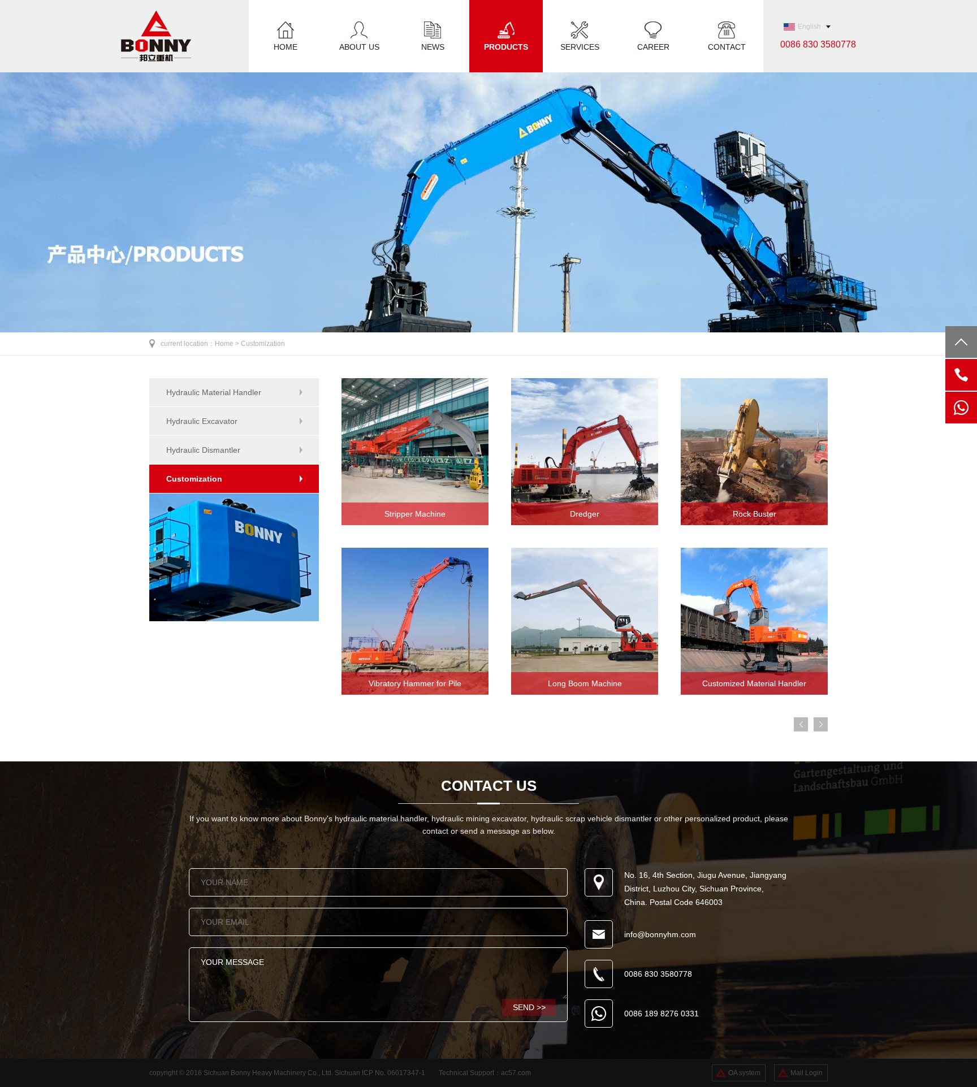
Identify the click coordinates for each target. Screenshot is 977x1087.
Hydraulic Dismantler (203, 449)
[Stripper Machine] (414, 523)
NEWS (432, 46)
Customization (263, 344)
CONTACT (727, 46)
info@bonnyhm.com (660, 934)
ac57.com (516, 1073)
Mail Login (806, 1073)
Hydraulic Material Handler (213, 392)
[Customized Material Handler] (754, 692)
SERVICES (579, 46)
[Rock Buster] (754, 523)
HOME (285, 46)
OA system (744, 1073)
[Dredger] (584, 523)
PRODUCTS (506, 46)
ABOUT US (359, 46)
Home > (228, 344)
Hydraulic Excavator (201, 421)
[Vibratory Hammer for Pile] (414, 692)
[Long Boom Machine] (584, 692)
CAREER (653, 46)
